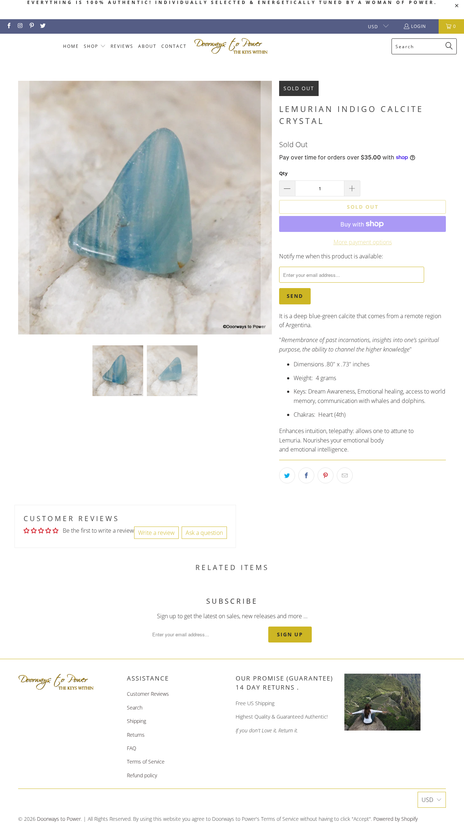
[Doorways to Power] (231, 46)
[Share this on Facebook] (306, 475)
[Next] (266, 207)
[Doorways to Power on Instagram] (20, 26)
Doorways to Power (59, 818)
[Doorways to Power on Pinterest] (31, 26)
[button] (95, 46)
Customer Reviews (148, 693)
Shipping (136, 721)
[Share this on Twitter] (287, 475)
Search (134, 707)
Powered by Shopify (395, 818)
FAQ (131, 748)
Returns (136, 734)
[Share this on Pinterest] (326, 475)
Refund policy (142, 775)
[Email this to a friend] (345, 475)
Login (418, 26)
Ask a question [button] (204, 533)
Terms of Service (146, 761)
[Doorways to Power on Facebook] (8, 26)
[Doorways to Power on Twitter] (43, 26)
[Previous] (23, 207)
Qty (283, 173)
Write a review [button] (156, 533)
